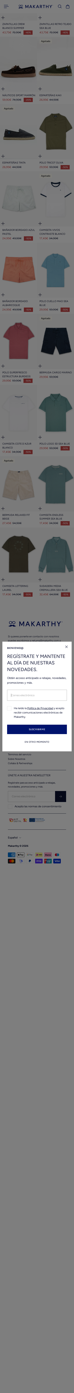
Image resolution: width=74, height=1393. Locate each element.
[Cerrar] (66, 646)
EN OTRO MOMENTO (37, 742)
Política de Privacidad (40, 708)
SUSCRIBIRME (37, 729)
